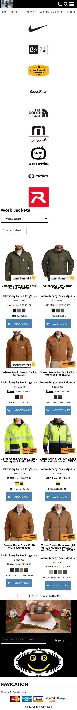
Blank (10, 304)
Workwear (47, 12)
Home (4, 12)
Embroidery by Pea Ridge (16, 296)
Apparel (32, 12)
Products (17, 12)
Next (35, 596)
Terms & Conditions (13, 692)
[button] (66, 4)
